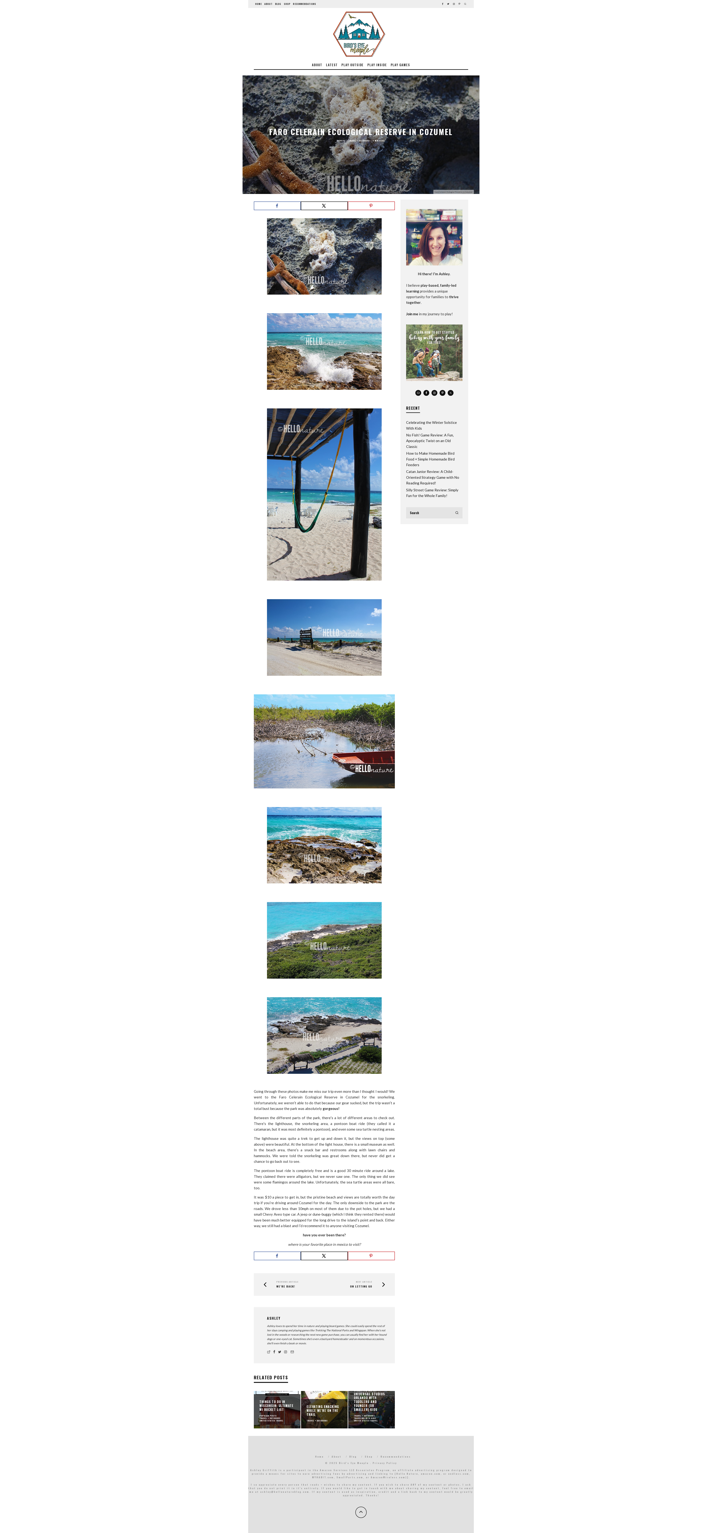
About (268, 3)
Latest (332, 65)
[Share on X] (324, 205)
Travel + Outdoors (359, 140)
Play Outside (352, 65)
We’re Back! (285, 1286)
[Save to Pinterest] (371, 205)
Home (258, 3)
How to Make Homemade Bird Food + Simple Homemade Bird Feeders (430, 459)
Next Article (364, 1281)
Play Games (400, 65)
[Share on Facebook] (277, 205)
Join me (412, 314)
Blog (278, 3)
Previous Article (287, 1281)
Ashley (341, 140)
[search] (457, 512)
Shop (287, 3)
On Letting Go (361, 1286)
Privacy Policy (385, 1463)
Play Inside (377, 65)
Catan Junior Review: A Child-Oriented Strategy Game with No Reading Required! (432, 477)
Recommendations (304, 3)
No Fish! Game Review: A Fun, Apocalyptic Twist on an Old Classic (430, 441)
